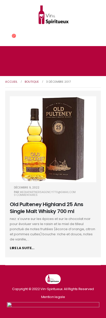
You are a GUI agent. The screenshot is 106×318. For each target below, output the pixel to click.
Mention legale (53, 296)
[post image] (53, 139)
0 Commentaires (26, 195)
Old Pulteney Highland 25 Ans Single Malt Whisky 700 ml (46, 208)
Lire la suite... (22, 248)
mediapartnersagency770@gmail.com (48, 192)
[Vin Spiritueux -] (53, 16)
